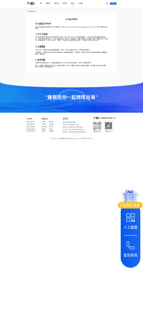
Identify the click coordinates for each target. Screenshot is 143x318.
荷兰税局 (51, 129)
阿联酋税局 (51, 131)
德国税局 (51, 121)
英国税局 (44, 121)
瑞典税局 (44, 131)
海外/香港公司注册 (30, 131)
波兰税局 (51, 126)
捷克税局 (44, 129)
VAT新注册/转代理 (30, 121)
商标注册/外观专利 (30, 129)
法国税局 (44, 124)
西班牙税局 (44, 126)
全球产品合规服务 (30, 126)
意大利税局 (51, 124)
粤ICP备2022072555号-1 (87, 138)
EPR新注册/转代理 (30, 124)
